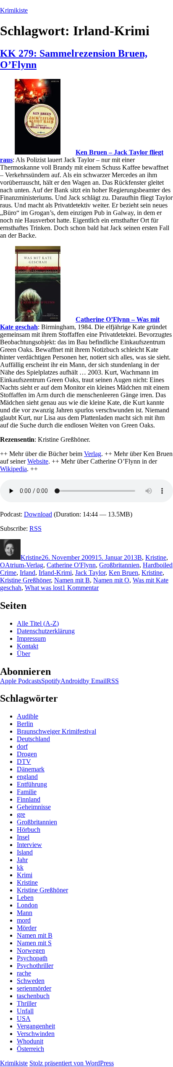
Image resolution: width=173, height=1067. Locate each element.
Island (25, 852)
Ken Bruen (123, 572)
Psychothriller (35, 965)
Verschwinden (36, 1033)
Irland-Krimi (55, 572)
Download (38, 514)
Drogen (27, 754)
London (27, 905)
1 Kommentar (80, 587)
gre (21, 814)
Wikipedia (13, 468)
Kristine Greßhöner (25, 580)
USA (24, 1018)
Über (23, 653)
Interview (29, 844)
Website (37, 461)
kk (20, 867)
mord (24, 920)
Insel (23, 837)
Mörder (27, 927)
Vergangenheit (36, 1026)
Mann (24, 912)
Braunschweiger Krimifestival (56, 731)
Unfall (25, 1011)
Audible (27, 716)
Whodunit (30, 1041)
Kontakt (27, 646)
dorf (22, 746)
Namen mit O (111, 580)
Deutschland (33, 738)
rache (24, 973)
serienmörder (34, 988)
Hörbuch (28, 829)
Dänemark (31, 769)
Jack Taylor (90, 572)
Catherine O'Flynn (71, 565)
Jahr (22, 859)
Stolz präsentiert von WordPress (71, 1063)
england (27, 776)
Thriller (27, 1003)
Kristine (31, 557)
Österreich (30, 1048)
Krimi (24, 874)
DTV (24, 761)
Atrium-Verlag (24, 565)
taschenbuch (33, 995)
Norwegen (31, 950)
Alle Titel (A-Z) (38, 623)
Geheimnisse (34, 806)
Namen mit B (72, 580)
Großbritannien (119, 565)
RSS (35, 528)
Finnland (28, 799)
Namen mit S (34, 942)
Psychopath (32, 958)
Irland (27, 572)
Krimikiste (14, 10)
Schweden (31, 980)
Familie (27, 791)
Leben (25, 897)
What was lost (43, 587)
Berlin (25, 723)
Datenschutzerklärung (46, 630)
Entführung (32, 784)
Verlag (92, 453)
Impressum (31, 638)
